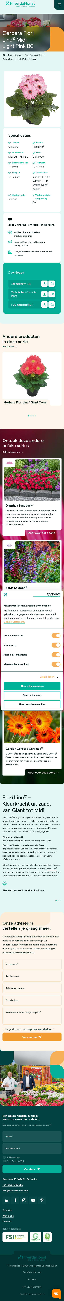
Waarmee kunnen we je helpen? (23, 1012)
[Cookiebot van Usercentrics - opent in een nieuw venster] (46, 595)
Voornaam (12, 963)
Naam (9, 1136)
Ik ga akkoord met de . (30, 1029)
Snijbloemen (13, 1157)
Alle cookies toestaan (32, 686)
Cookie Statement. (14, 621)
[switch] (56, 645)
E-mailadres (12, 1000)
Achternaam (12, 976)
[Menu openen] (59, 5)
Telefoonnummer (15, 988)
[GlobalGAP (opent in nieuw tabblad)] (35, 1237)
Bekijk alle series (11, 452)
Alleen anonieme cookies (32, 704)
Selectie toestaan (32, 695)
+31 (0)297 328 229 (12, 1184)
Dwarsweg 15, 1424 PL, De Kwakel (19, 1179)
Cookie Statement (32, 1272)
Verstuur (29, 1169)
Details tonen (47, 676)
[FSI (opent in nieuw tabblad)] (15, 1237)
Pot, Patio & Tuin (34, 55)
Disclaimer (32, 1279)
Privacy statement (32, 1286)
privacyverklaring (40, 1029)
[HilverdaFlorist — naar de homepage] (20, 5)
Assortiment (15, 55)
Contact (6, 1221)
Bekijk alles (8, 346)
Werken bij (8, 1215)
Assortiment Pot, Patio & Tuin (19, 58)
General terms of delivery (32, 1294)
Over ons (7, 1210)
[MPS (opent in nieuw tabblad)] (47, 1237)
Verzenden (29, 1037)
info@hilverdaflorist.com (15, 1190)
